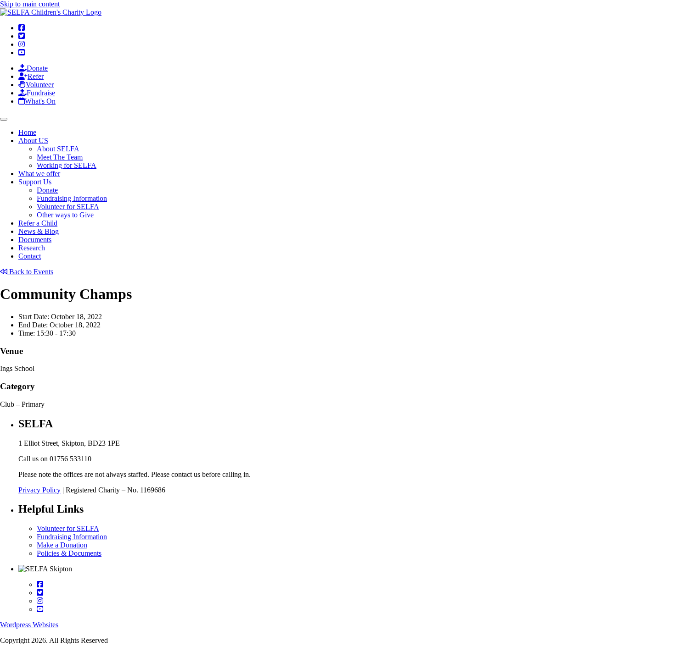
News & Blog (38, 231)
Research (31, 248)
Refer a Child (37, 223)
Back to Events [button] (30, 272)
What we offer (39, 173)
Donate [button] (37, 68)
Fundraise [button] (41, 93)
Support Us (34, 182)
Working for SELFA (66, 165)
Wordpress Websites (29, 625)
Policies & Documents (69, 553)
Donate (47, 190)
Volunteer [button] (40, 84)
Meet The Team (60, 157)
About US (33, 140)
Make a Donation (62, 545)
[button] (21, 28)
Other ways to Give (65, 215)
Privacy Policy (39, 490)
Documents (34, 239)
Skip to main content (30, 4)
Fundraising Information (72, 198)
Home (27, 132)
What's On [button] (40, 101)
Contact (29, 256)
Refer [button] (36, 76)
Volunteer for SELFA (68, 206)
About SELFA (58, 149)
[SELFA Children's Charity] (50, 12)
